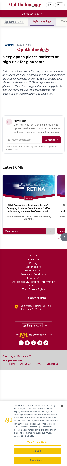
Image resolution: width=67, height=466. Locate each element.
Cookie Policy (27, 435)
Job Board (33, 285)
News (38, 363)
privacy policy (11, 149)
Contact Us (33, 278)
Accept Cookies (37, 460)
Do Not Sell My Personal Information (33, 281)
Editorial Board (33, 270)
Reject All (37, 451)
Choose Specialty (30, 13)
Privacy (33, 263)
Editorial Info (33, 266)
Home (12, 363)
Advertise (33, 259)
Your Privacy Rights (33, 289)
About (33, 255)
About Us (25, 363)
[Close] (62, 406)
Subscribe (50, 139)
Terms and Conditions (33, 274)
